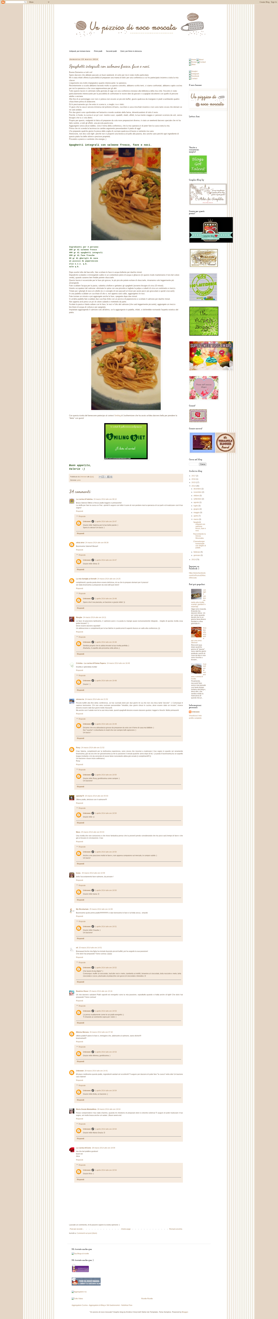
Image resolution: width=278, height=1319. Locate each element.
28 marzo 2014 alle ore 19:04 (108, 1109)
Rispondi (79, 511)
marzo (196, 519)
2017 (194, 476)
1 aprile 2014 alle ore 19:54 (106, 1091)
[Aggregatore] (79, 1292)
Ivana (78, 873)
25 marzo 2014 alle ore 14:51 (90, 948)
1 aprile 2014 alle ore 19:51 (106, 927)
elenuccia (80, 699)
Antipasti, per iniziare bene (79, 51)
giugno (197, 509)
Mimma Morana (82, 1032)
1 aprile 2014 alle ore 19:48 (106, 599)
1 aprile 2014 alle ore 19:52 (106, 968)
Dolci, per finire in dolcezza (131, 51)
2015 (194, 482)
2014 (194, 486)
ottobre (197, 496)
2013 (194, 560)
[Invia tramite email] (100, 476)
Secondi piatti (111, 51)
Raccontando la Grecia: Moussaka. (199, 536)
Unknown (87, 521)
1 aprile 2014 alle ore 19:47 (106, 521)
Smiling (117, 415)
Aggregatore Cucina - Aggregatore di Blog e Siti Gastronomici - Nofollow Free (102, 1305)
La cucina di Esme (83, 1148)
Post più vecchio (175, 1229)
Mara (78, 832)
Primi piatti (98, 51)
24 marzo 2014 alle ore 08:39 (96, 543)
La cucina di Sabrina (84, 499)
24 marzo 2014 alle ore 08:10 (105, 499)
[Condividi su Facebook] (108, 476)
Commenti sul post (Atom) (87, 1233)
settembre (198, 499)
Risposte (82, 516)
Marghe (79, 617)
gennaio (197, 555)
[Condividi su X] (105, 476)
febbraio (197, 552)
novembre (198, 492)
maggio (197, 513)
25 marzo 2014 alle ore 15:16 (100, 991)
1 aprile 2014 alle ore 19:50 (106, 775)
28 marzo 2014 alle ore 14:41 (96, 1071)
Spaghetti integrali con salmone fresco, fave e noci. (199, 526)
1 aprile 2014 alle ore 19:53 (106, 1011)
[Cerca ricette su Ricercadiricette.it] (80, 1254)
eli (77, 948)
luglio (196, 506)
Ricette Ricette (147, 1299)
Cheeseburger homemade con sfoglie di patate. (199, 544)
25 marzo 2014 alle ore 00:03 (96, 796)
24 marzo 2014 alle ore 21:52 (96, 699)
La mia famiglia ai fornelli (86, 579)
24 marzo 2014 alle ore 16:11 (94, 617)
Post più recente (76, 1229)
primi (79, 480)
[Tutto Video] (77, 1299)
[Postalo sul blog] (102, 476)
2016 (194, 479)
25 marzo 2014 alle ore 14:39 (101, 909)
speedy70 (80, 796)
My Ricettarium (82, 909)
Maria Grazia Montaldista (86, 1109)
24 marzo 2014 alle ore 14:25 (108, 579)
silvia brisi (80, 543)
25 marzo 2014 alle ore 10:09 (93, 873)
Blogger (185, 1312)
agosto (196, 502)
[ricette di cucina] (80, 1272)
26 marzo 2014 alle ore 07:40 (101, 1032)
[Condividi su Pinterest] (111, 476)
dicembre (197, 489)
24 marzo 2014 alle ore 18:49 (118, 663)
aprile (196, 516)
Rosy (78, 748)
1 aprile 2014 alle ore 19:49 (106, 724)
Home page (126, 1229)
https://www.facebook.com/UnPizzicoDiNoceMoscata (197, 575)
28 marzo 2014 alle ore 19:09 (103, 1148)
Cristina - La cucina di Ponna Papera (91, 663)
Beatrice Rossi (82, 991)
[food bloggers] (86, 1285)
